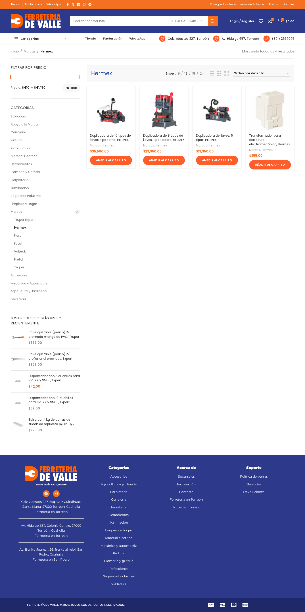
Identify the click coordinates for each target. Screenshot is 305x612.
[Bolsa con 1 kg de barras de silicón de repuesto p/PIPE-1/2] (18, 425)
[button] (111, 160)
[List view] (212, 73)
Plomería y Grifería (25, 172)
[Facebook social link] (67, 5)
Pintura (16, 140)
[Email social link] (79, 5)
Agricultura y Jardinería (29, 291)
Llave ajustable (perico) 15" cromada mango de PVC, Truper (54, 334)
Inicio (15, 51)
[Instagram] (56, 493)
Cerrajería (18, 132)
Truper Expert (24, 219)
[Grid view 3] (219, 73)
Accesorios (19, 275)
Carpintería (19, 180)
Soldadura (18, 116)
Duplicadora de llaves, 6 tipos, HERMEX (214, 137)
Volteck (20, 251)
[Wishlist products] (261, 21)
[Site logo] (36, 21)
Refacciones (20, 148)
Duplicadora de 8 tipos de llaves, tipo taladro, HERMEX (164, 137)
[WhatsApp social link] (84, 5)
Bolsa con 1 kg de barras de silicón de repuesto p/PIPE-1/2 (51, 422)
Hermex (20, 227)
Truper (19, 267)
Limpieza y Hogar (24, 204)
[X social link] (73, 5)
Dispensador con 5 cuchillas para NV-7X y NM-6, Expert (54, 378)
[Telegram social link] (90, 5)
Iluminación (20, 188)
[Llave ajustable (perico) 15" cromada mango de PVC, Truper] (18, 337)
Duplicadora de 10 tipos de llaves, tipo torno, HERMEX (110, 137)
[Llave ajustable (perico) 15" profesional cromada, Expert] (18, 359)
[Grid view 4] (226, 73)
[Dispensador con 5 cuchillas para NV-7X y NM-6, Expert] (18, 381)
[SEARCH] (213, 21)
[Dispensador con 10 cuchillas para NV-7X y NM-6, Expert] (18, 403)
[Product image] (111, 111)
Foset (18, 243)
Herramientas (21, 164)
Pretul (18, 259)
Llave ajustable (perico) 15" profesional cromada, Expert (51, 356)
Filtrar (71, 88)
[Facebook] (46, 493)
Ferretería (18, 299)
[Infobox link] (184, 39)
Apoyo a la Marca (24, 124)
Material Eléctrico (24, 156)
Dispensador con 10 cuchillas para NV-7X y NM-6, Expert (51, 400)
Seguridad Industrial (26, 196)
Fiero (17, 235)
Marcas (29, 51)
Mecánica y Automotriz (29, 283)
